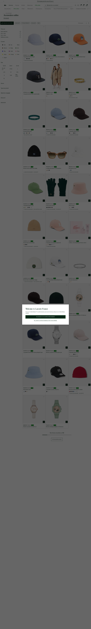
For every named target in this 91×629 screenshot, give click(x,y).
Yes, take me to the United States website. (45, 316)
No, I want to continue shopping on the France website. (45, 320)
